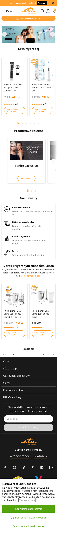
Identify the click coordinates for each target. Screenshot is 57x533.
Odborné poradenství (23, 222)
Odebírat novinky (28, 427)
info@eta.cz (40, 456)
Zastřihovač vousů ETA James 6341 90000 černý (13, 87)
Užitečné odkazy (12, 397)
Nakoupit (42, 3)
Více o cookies (27, 500)
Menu (6, 11)
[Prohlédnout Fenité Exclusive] (26, 150)
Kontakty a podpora (14, 390)
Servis (15, 251)
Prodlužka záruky (21, 207)
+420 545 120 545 (19, 456)
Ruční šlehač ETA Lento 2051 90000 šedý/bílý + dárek (12, 313)
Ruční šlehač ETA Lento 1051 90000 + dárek (41, 313)
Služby (6, 383)
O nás (6, 361)
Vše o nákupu (10, 368)
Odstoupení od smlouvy (16, 375)
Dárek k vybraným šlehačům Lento (28, 266)
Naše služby (28, 198)
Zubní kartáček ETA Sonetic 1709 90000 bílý (41, 87)
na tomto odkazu (32, 275)
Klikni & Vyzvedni (21, 236)
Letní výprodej (28, 49)
